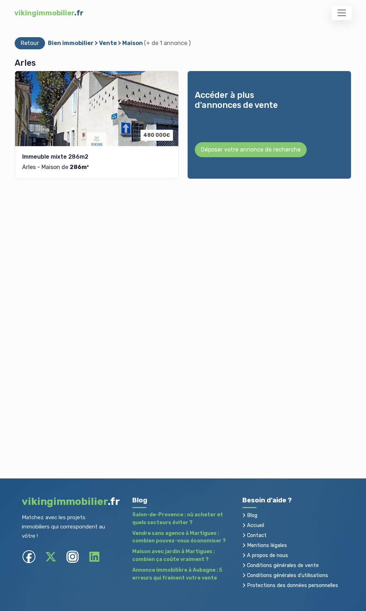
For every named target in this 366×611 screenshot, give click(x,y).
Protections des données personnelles (292, 585)
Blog (251, 515)
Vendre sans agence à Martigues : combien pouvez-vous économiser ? (179, 537)
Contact (256, 535)
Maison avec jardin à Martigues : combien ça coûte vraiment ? (173, 555)
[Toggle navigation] (342, 13)
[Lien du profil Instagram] (72, 557)
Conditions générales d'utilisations (287, 575)
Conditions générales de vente (282, 565)
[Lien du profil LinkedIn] (94, 557)
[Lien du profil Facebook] (29, 557)
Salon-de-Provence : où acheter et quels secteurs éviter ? (177, 519)
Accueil (255, 525)
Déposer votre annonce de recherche (251, 149)
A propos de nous (267, 555)
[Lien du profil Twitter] (51, 557)
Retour (30, 43)
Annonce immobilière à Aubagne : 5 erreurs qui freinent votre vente (177, 574)
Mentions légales (266, 545)
